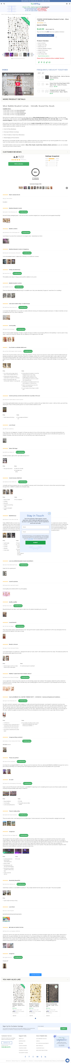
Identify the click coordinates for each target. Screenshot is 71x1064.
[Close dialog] (49, 513)
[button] (67, 1060)
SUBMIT (35, 542)
